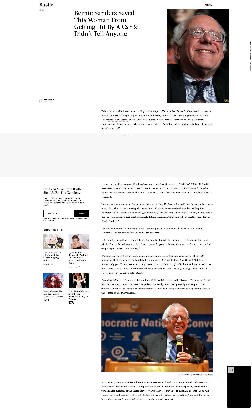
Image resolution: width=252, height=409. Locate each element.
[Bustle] (46, 4)
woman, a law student (117, 119)
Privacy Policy (50, 220)
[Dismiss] (248, 368)
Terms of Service (82, 219)
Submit (82, 213)
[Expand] (230, 368)
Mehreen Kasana (47, 99)
